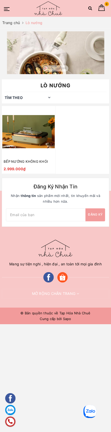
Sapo (67, 319)
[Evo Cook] (55, 52)
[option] (55, 52)
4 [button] (63, 68)
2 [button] (50, 68)
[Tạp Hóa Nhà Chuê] (48, 8)
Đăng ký (95, 214)
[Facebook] (48, 277)
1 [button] (46, 68)
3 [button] (57, 68)
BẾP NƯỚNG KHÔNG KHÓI (26, 161)
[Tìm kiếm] (90, 9)
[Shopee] (62, 277)
